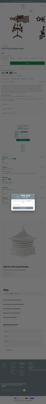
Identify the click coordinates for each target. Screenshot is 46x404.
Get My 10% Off (23, 208)
